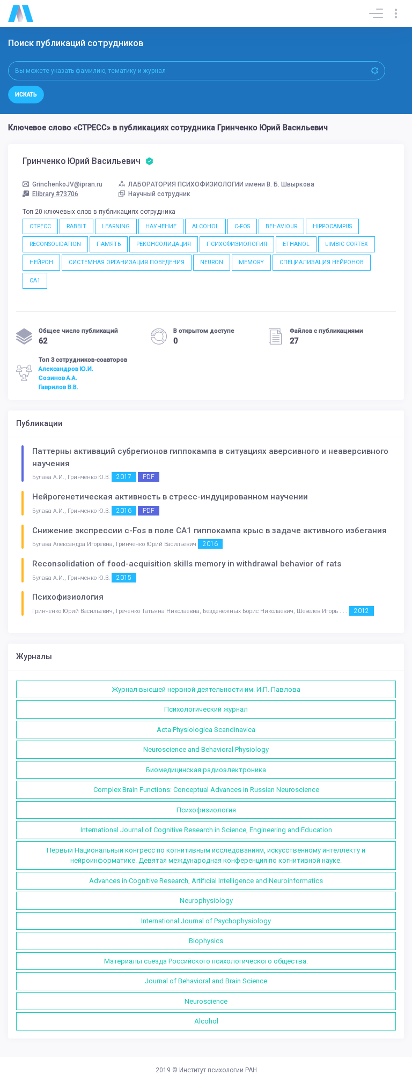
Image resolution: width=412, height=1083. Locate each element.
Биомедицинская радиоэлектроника (206, 770)
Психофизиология (68, 597)
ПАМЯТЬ (109, 244)
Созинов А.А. (58, 378)
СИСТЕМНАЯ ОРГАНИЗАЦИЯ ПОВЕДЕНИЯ (127, 262)
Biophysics (206, 941)
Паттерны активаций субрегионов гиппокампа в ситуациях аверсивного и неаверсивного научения (210, 457)
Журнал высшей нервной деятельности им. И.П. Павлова (206, 689)
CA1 (35, 280)
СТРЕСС (40, 226)
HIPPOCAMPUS (332, 226)
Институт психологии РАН (218, 1070)
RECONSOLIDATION (55, 244)
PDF (148, 477)
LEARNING (116, 226)
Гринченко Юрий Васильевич (83, 161)
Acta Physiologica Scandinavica (206, 730)
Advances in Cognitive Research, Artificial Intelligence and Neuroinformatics (206, 881)
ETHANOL (296, 244)
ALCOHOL (205, 226)
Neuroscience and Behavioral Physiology (206, 749)
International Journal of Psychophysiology (206, 921)
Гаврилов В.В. (58, 387)
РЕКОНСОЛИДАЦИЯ (163, 244)
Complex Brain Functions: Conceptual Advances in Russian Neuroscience (206, 790)
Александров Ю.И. (66, 368)
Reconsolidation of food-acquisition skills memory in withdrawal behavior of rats (186, 564)
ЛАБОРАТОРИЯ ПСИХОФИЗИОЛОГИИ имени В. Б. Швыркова (221, 184)
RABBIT (76, 226)
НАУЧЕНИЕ (160, 226)
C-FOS (242, 226)
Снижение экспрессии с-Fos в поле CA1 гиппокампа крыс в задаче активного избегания (209, 530)
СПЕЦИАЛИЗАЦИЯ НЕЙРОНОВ (321, 262)
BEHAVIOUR (281, 226)
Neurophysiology (206, 901)
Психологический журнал (206, 709)
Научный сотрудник (159, 194)
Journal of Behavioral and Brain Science (206, 981)
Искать (26, 95)
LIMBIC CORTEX (346, 244)
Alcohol (206, 1021)
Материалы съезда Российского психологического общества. (206, 961)
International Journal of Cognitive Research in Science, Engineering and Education (206, 830)
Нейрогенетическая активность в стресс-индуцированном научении (170, 497)
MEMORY (251, 262)
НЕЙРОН (41, 262)
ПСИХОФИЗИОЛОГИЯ (237, 244)
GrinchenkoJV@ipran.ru (67, 184)
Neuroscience (206, 1001)
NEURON (211, 262)
